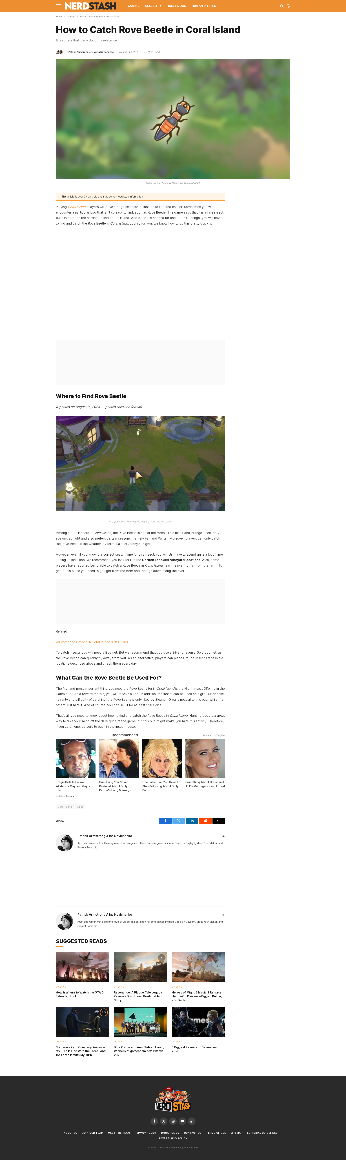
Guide (80, 806)
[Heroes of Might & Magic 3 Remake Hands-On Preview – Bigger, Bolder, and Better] (198, 967)
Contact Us (193, 1132)
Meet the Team (119, 1132)
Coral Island (77, 207)
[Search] (281, 6)
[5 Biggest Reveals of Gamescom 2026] (198, 1022)
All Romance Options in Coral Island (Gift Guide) (92, 642)
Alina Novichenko (104, 51)
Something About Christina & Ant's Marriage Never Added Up (205, 786)
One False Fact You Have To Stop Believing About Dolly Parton (161, 786)
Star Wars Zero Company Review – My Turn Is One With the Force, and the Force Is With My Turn (81, 1051)
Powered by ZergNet (214, 735)
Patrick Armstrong (78, 51)
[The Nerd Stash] (91, 6)
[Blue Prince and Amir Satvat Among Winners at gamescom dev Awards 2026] (140, 1022)
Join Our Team (92, 1132)
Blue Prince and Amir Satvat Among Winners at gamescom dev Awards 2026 (139, 1051)
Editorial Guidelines (262, 1132)
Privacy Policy (146, 1132)
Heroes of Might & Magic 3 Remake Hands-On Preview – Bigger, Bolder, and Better (197, 996)
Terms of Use (216, 1132)
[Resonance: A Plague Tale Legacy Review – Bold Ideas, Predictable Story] (140, 967)
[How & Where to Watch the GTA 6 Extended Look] (82, 967)
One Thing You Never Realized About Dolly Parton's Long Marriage (115, 786)
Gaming (134, 6)
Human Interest (205, 6)
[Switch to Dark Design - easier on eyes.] (288, 6)
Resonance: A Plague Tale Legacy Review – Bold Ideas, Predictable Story (138, 996)
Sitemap (236, 1132)
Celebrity (153, 6)
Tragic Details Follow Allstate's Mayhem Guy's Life (73, 786)
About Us (71, 1132)
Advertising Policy (173, 1138)
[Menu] (58, 6)
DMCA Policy (170, 1132)
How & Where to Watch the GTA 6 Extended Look (80, 994)
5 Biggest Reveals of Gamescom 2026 (195, 1049)
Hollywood (176, 6)
